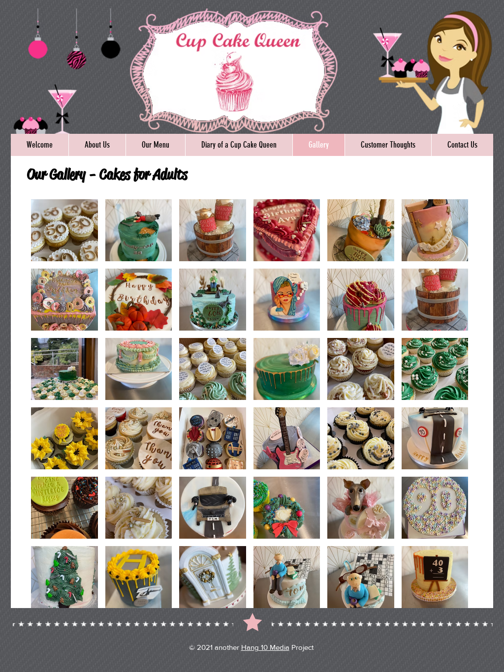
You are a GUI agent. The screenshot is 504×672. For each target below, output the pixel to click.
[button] (64, 230)
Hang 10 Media (265, 647)
